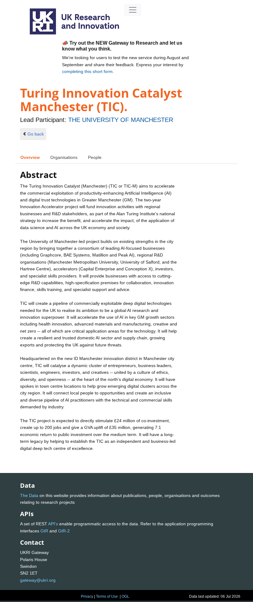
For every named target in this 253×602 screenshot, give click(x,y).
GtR (44, 530)
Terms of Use (107, 596)
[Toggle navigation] (132, 10)
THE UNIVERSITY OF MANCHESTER (120, 119)
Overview (30, 157)
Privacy (87, 596)
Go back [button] (35, 133)
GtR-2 (64, 530)
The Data (29, 495)
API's (53, 523)
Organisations (63, 157)
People (95, 157)
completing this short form (87, 71)
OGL (125, 596)
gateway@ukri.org (38, 580)
